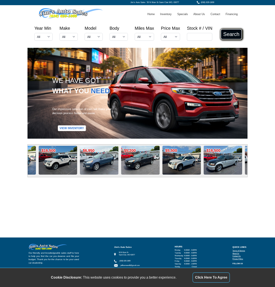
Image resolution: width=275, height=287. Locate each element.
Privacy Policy (237, 259)
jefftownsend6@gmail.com (130, 265)
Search (231, 34)
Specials (182, 14)
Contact (215, 14)
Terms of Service (238, 251)
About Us (199, 14)
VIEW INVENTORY (72, 128)
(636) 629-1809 (207, 2)
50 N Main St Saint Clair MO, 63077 (163, 2)
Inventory (166, 14)
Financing (232, 14)
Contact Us (236, 256)
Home (151, 14)
